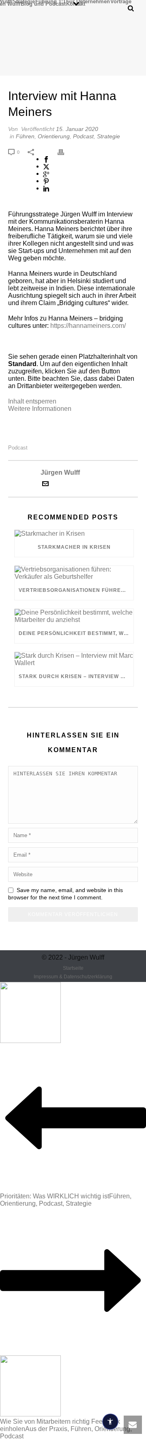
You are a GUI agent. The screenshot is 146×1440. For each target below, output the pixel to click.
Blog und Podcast (43, 3)
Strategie (108, 136)
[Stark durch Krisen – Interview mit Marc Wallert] (74, 659)
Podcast (83, 136)
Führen (25, 136)
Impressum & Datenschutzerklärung (73, 977)
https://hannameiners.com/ (88, 325)
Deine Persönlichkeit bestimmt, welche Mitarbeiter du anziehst (76, 633)
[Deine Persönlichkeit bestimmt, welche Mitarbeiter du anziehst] (74, 616)
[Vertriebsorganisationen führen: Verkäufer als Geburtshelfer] (74, 573)
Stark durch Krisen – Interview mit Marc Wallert (76, 676)
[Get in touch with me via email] (45, 484)
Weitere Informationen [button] (39, 408)
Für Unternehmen (88, 1)
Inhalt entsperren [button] (32, 401)
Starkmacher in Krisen (74, 547)
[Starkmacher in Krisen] (74, 533)
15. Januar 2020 (77, 129)
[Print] (65, 151)
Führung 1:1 (50, 1)
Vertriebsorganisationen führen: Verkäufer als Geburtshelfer (76, 590)
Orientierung (54, 136)
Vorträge (120, 1)
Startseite (73, 968)
